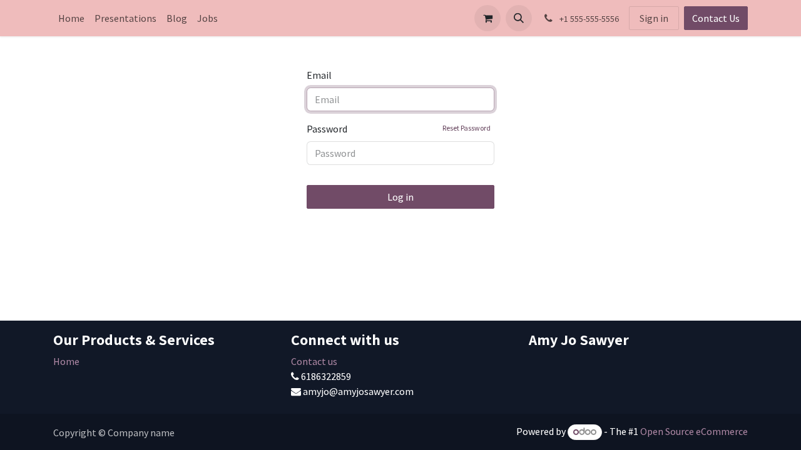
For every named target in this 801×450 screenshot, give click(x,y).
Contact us (314, 361)
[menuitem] (71, 18)
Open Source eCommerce (694, 431)
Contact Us (716, 18)
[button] (519, 18)
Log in (400, 197)
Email (319, 75)
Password (399, 128)
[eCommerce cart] (487, 18)
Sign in (654, 18)
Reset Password (466, 127)
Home (66, 361)
